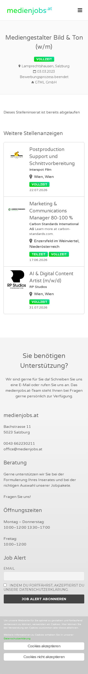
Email (9, 568)
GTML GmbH (46, 82)
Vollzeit (44, 59)
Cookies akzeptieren (44, 646)
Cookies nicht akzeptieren (44, 657)
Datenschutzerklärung (17, 638)
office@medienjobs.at (23, 449)
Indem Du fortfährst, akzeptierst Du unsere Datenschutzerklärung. (44, 587)
